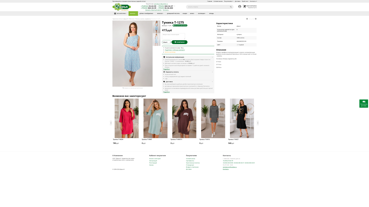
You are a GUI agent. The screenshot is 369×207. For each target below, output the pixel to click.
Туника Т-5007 (147, 139)
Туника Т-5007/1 (176, 139)
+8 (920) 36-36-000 (228, 163)
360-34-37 (165, 6)
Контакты (253, 1)
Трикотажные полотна (193, 163)
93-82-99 (148, 6)
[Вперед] (256, 19)
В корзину (181, 42)
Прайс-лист (245, 1)
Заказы (151, 165)
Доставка (237, 1)
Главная (209, 1)
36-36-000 (165, 8)
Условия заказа (218, 1)
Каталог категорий (154, 158)
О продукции (190, 165)
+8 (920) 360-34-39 (249, 163)
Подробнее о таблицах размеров (175, 50)
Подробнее (166, 69)
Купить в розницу (170, 52)
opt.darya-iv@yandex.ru (161, 4)
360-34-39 (148, 8)
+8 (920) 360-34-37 (239, 163)
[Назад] (247, 19)
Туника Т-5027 (233, 139)
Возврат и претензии (192, 167)
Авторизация (153, 161)
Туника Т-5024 (118, 139)
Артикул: (164, 25)
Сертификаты (190, 161)
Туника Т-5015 (204, 139)
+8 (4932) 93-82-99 (228, 161)
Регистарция (153, 163)
